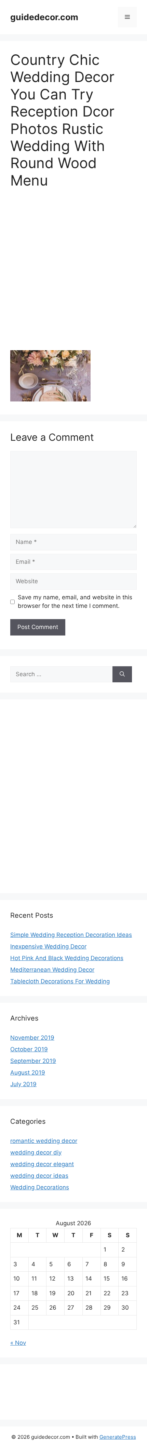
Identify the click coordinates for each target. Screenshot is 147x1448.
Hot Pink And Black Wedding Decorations (66, 958)
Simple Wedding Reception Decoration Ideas (71, 934)
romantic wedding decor (43, 1140)
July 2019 (23, 1084)
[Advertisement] (73, 274)
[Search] (122, 674)
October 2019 (29, 1049)
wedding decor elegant (42, 1164)
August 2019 (27, 1072)
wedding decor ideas (39, 1175)
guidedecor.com (44, 17)
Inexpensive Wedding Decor (48, 946)
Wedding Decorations (39, 1187)
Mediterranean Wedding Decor (52, 969)
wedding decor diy (36, 1152)
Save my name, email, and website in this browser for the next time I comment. (75, 602)
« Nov (18, 1342)
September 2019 (33, 1060)
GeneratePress (117, 1437)
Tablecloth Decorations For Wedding (60, 981)
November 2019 (32, 1037)
